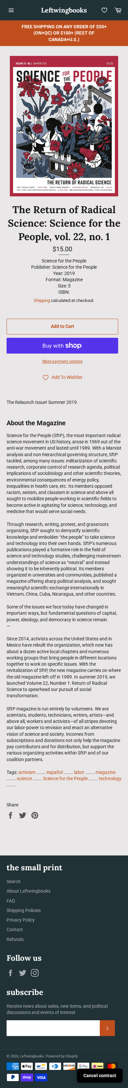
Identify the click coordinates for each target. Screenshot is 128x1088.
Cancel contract (99, 1075)
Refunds (15, 939)
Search (14, 881)
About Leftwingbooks (29, 891)
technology (110, 778)
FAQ (11, 900)
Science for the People (65, 778)
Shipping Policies (24, 910)
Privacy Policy (21, 920)
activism (26, 772)
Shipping (42, 300)
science (24, 778)
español (55, 772)
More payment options (62, 361)
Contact (15, 929)
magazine (106, 772)
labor (79, 772)
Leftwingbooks (64, 10)
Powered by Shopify (62, 1056)
